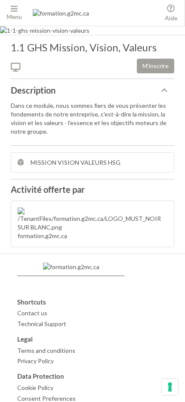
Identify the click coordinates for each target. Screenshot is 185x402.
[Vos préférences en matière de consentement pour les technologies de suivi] (170, 387)
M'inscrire (155, 65)
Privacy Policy (35, 360)
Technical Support (41, 323)
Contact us (32, 313)
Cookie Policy (35, 387)
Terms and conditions (46, 350)
